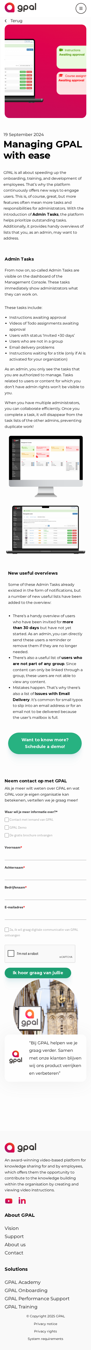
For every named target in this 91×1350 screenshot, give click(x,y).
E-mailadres (15, 907)
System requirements (45, 1339)
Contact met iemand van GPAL (31, 819)
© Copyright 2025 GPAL (45, 1316)
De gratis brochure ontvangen (31, 835)
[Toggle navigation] (81, 8)
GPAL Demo (18, 827)
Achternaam (15, 867)
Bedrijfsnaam (16, 887)
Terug (16, 20)
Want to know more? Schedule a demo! (45, 743)
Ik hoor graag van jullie (38, 972)
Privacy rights (45, 1331)
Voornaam (13, 847)
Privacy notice (45, 1324)
